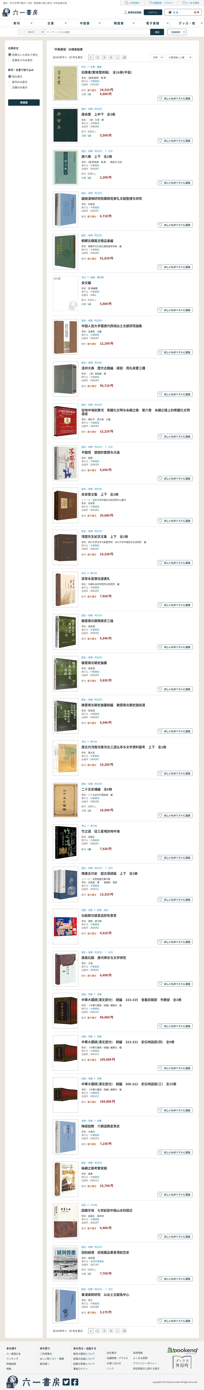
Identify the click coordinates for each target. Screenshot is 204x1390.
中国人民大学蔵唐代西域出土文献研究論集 (111, 326)
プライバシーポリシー (145, 1363)
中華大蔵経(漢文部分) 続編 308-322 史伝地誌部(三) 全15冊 (128, 1084)
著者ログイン (80, 1368)
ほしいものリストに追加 (177, 98)
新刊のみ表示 (19, 82)
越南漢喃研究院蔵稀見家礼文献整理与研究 (111, 198)
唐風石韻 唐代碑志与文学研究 (103, 957)
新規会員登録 (134, 12)
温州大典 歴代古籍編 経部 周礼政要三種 (113, 368)
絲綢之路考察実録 (94, 1168)
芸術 (83, 1204)
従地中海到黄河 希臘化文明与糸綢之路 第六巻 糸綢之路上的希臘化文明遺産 (135, 412)
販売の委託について (84, 1353)
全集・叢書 (96, 66)
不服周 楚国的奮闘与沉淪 (100, 452)
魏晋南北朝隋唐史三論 (97, 620)
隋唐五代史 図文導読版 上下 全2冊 (109, 873)
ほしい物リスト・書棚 (52, 1358)
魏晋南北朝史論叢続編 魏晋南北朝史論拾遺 (113, 705)
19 (124, 57)
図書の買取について (84, 1363)
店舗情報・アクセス (163, 2)
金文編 (86, 282)
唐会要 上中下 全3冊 (98, 114)
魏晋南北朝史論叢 (94, 662)
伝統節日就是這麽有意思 (99, 915)
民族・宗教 (87, 910)
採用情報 (138, 1352)
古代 (110, 151)
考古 (83, 66)
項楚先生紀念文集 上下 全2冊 (104, 536)
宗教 (99, 994)
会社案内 (111, 1352)
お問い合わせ (114, 1363)
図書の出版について (84, 1358)
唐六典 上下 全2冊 (96, 156)
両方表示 (17, 76)
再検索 (24, 102)
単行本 (93, 573)
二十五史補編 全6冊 (96, 789)
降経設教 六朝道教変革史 (100, 1126)
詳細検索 (175, 32)
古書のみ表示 (19, 87)
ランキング (12, 1358)
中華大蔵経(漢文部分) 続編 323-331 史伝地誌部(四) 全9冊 (127, 1042)
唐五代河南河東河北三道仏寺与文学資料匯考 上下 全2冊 (123, 747)
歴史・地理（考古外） (92, 108)
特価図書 (11, 1363)
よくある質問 (192, 2)
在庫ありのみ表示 (22, 60)
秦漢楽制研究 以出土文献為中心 (105, 1294)
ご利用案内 (134, 2)
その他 (93, 1204)
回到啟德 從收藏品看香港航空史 (105, 1252)
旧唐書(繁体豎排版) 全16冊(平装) (106, 72)
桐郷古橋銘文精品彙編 (97, 240)
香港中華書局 (97, 1261)
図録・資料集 (97, 277)
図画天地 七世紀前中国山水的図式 (106, 1210)
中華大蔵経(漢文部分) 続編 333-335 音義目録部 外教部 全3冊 (131, 999)
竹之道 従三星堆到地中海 (100, 831)
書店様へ (44, 1363)
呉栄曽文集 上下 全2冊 (99, 494)
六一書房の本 (13, 1353)
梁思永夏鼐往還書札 (95, 578)
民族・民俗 (102, 910)
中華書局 (94, 81)
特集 (8, 1368)
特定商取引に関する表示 (146, 1368)
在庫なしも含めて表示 (25, 55)
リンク (110, 1368)
